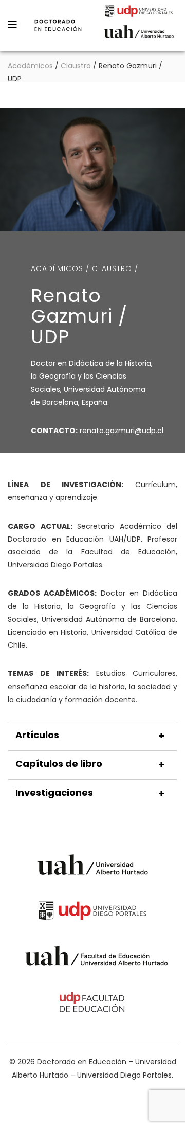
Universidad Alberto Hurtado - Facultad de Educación (96, 958)
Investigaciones (54, 792)
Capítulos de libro (58, 764)
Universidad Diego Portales (139, 12)
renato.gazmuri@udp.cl (121, 430)
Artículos (37, 735)
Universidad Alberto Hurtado (139, 34)
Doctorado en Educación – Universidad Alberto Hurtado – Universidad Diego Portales (58, 32)
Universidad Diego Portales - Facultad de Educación (92, 1004)
